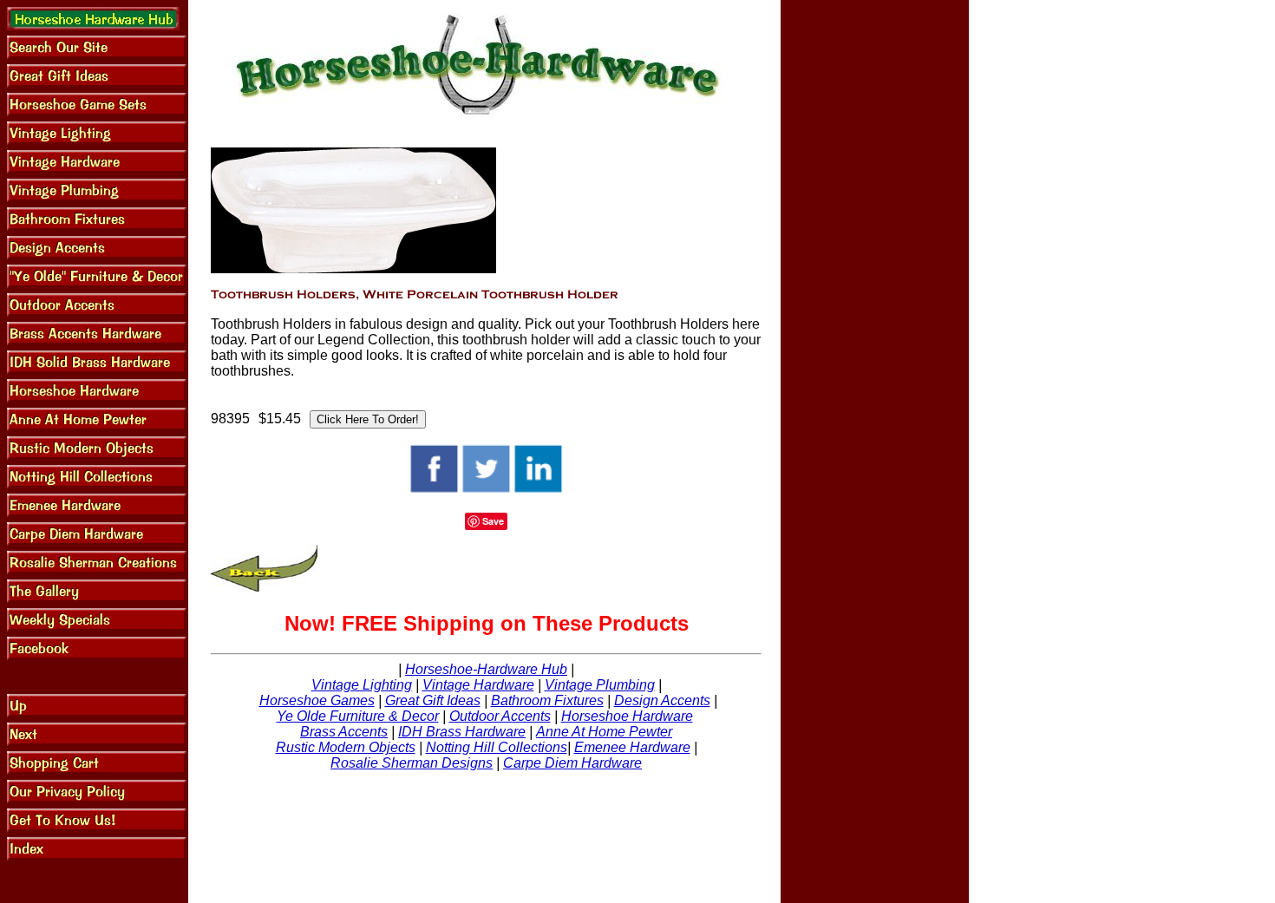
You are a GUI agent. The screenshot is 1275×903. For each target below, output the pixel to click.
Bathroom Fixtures (547, 700)
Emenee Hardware (632, 747)
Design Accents (662, 700)
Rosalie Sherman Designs (411, 763)
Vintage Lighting (361, 684)
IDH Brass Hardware (462, 731)
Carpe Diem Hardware (572, 763)
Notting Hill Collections (496, 747)
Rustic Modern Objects (345, 747)
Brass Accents (344, 731)
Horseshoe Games (317, 700)
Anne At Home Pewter (604, 731)
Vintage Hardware (478, 684)
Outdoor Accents (500, 716)
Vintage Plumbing (600, 684)
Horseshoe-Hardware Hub (486, 669)
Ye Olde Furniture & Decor (358, 716)
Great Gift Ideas (433, 700)
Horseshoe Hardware (627, 716)
